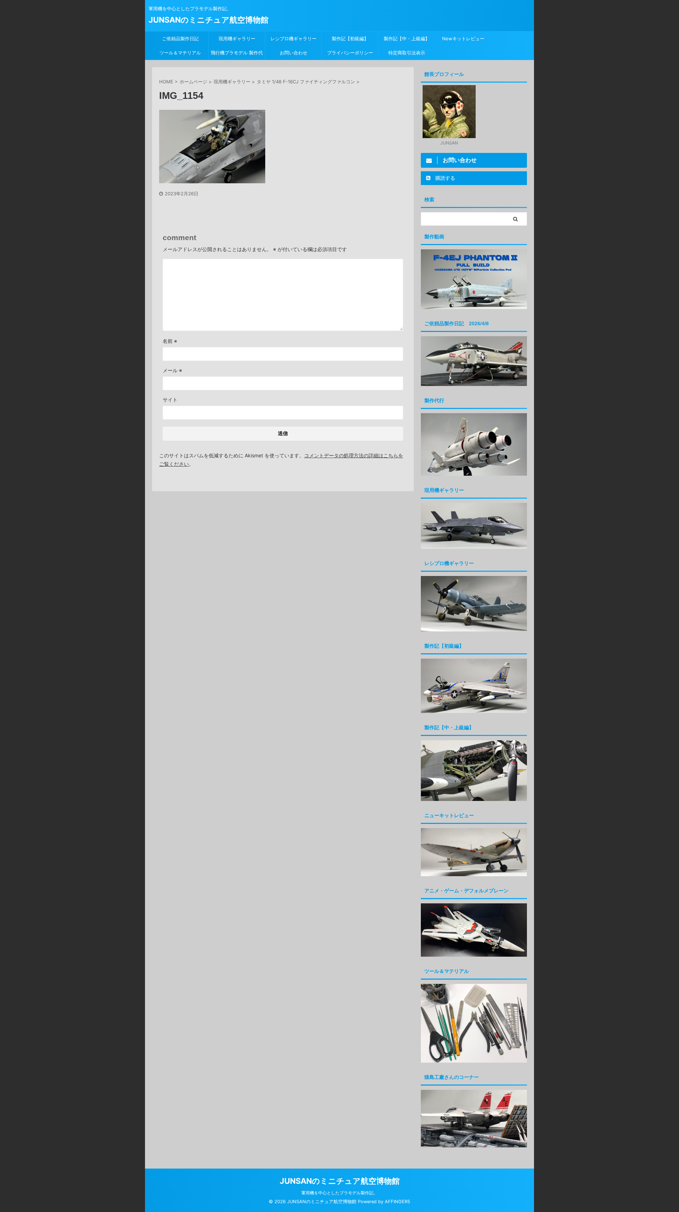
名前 (170, 341)
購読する (444, 178)
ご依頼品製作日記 (180, 38)
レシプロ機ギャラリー (296, 38)
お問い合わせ (293, 52)
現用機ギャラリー (237, 38)
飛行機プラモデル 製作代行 (237, 55)
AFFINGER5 (397, 1201)
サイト (170, 400)
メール (172, 370)
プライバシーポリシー (350, 52)
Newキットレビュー (463, 38)
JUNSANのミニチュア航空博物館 (208, 19)
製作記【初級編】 (350, 38)
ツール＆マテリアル (180, 52)
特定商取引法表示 (406, 52)
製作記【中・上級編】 (407, 38)
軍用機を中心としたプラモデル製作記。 (339, 1192)
